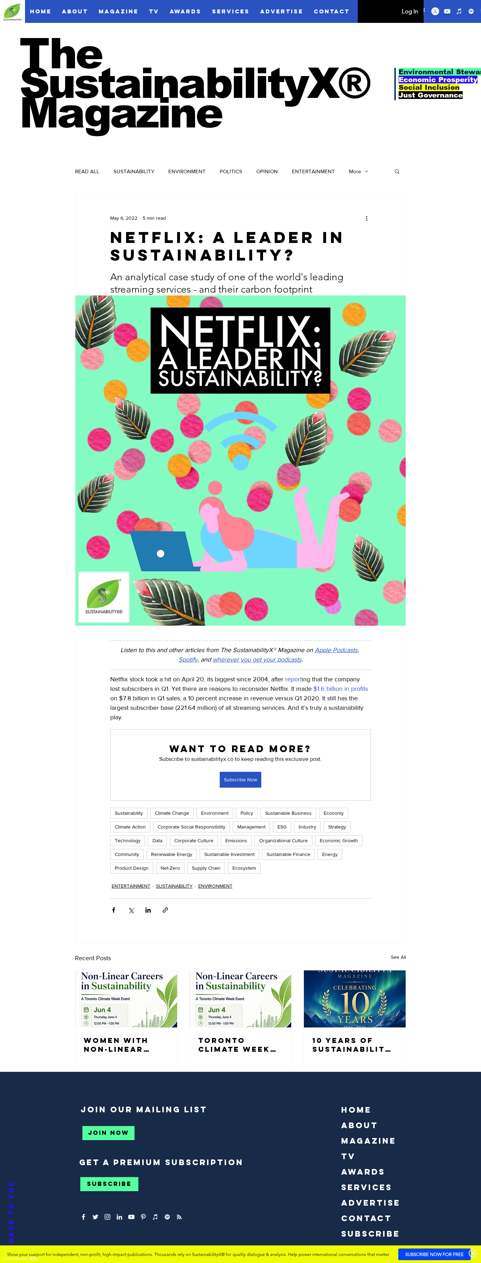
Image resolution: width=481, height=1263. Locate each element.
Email (330, 174)
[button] (468, 13)
